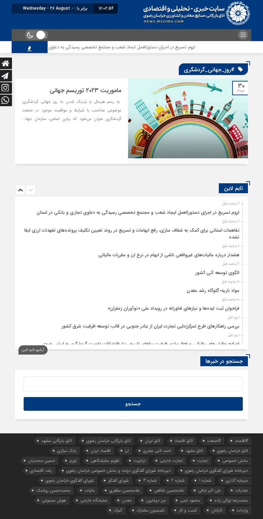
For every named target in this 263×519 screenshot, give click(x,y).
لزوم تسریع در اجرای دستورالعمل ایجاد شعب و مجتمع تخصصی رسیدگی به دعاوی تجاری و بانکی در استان (109, 47)
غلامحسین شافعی (169, 490)
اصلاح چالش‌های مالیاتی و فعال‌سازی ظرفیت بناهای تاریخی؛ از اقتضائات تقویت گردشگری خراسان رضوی (140, 344)
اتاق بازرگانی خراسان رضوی (108, 440)
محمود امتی (190, 500)
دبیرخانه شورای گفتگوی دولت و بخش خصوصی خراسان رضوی (118, 470)
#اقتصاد (241, 440)
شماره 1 (205, 480)
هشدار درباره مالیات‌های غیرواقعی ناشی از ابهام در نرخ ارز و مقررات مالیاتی (168, 255)
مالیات (90, 490)
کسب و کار (188, 510)
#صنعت (214, 440)
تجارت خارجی (171, 460)
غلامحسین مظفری (124, 490)
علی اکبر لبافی (209, 490)
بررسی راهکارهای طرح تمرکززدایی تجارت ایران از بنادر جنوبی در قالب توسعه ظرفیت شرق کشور (150, 326)
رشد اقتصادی (41, 470)
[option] (130, 211)
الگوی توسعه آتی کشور (217, 272)
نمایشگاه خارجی (94, 500)
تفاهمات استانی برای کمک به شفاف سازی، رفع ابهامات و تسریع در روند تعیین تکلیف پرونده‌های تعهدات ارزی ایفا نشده (131, 234)
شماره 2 (178, 480)
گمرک (118, 510)
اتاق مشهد (194, 450)
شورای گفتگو (118, 480)
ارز (127, 450)
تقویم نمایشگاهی (105, 460)
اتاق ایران (152, 440)
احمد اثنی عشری (157, 450)
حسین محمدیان (41, 460)
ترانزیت (140, 460)
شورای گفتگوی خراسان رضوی (70, 480)
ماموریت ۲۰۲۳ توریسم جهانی (85, 90)
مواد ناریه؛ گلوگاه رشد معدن (213, 290)
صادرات (241, 490)
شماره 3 (150, 480)
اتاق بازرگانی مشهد (56, 440)
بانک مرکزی (66, 450)
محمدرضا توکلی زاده (231, 500)
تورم (73, 460)
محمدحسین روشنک (53, 490)
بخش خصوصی (235, 460)
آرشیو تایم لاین (33, 350)
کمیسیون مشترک (150, 510)
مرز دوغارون (156, 500)
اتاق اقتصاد (184, 440)
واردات (242, 510)
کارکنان (216, 510)
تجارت (202, 460)
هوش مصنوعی (54, 500)
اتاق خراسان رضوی (232, 450)
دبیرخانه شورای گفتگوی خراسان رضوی (216, 470)
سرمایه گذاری (237, 480)
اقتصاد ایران (101, 450)
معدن (127, 500)
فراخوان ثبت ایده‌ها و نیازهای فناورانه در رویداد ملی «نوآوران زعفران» (173, 308)
